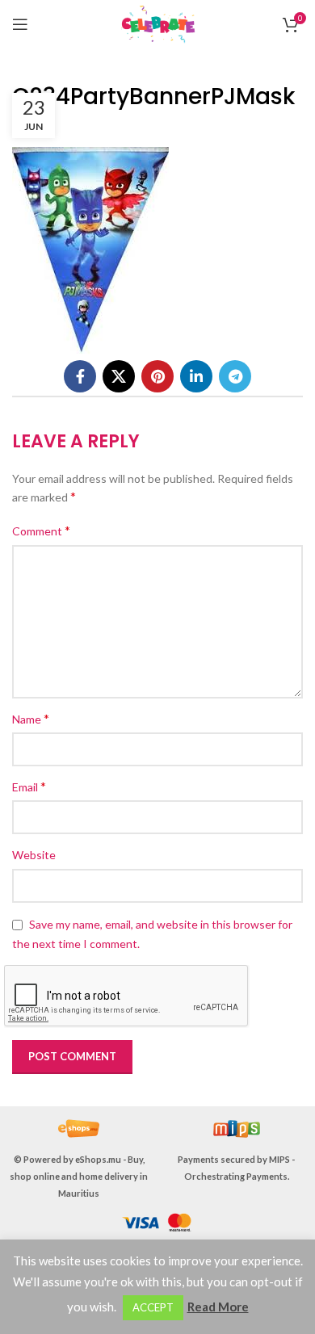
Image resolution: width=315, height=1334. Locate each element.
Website (34, 855)
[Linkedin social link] (196, 376)
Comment (41, 530)
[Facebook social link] (80, 376)
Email (29, 786)
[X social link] (119, 376)
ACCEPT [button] (153, 1307)
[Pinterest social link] (157, 376)
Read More (218, 1306)
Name (30, 718)
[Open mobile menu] (20, 24)
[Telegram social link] (235, 376)
